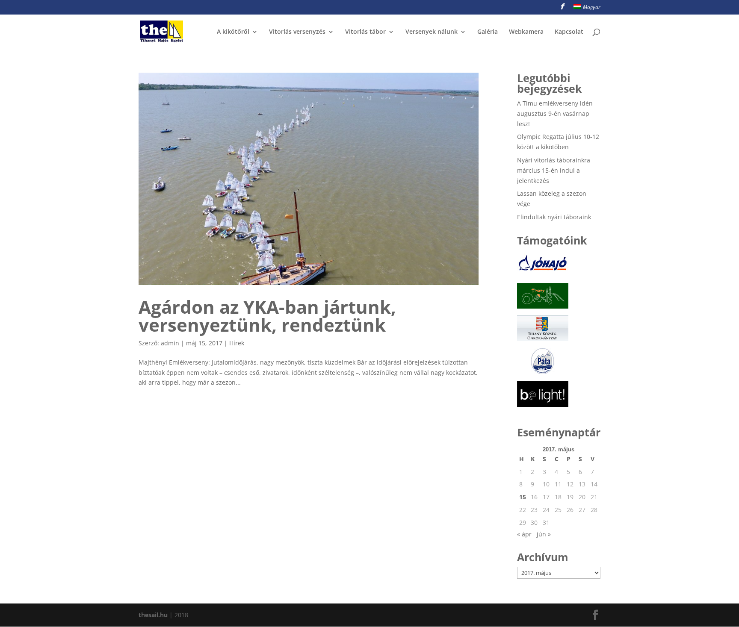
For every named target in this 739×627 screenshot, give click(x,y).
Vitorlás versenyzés (297, 32)
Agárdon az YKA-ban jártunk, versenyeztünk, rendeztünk (267, 315)
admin (170, 343)
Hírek (236, 343)
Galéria (487, 32)
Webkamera (526, 32)
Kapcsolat (569, 32)
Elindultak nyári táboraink (554, 217)
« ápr (524, 534)
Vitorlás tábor (365, 32)
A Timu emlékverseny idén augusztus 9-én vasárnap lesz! (555, 113)
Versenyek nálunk (431, 32)
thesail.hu (153, 615)
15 (522, 497)
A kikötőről (233, 32)
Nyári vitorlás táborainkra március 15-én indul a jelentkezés (553, 170)
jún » (544, 534)
